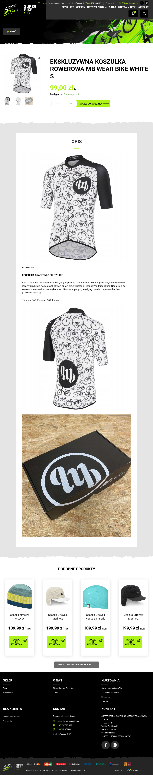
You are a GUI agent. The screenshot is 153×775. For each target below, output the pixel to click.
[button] (39, 58)
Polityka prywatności (11, 717)
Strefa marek (8, 693)
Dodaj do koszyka (90, 103)
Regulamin (7, 721)
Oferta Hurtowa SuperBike (63, 688)
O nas (55, 693)
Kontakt (104, 702)
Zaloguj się (105, 697)
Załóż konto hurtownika (111, 693)
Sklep (5, 688)
